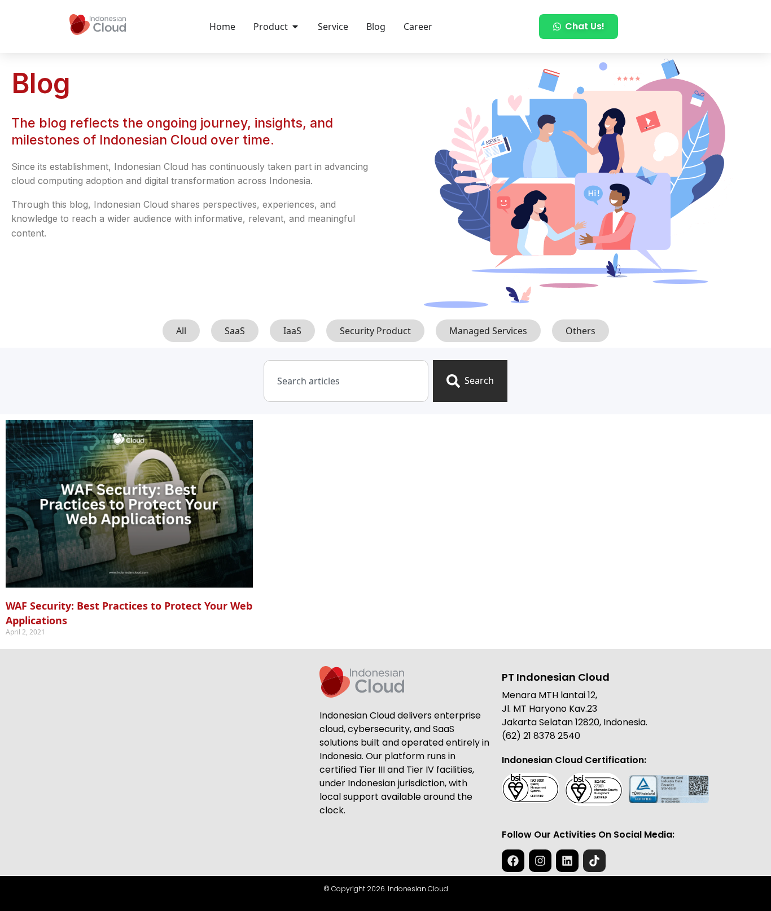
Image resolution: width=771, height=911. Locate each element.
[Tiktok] (594, 860)
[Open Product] (295, 26)
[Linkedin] (567, 860)
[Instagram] (540, 860)
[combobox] (346, 381)
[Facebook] (513, 860)
